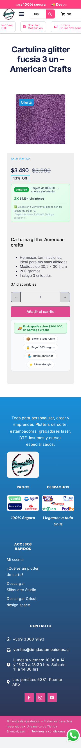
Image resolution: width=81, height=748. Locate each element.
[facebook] (29, 697)
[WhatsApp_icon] (73, 729)
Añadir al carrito (40, 311)
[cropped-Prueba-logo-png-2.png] (9, 10)
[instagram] (40, 697)
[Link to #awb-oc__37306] (21, 14)
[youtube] (52, 697)
